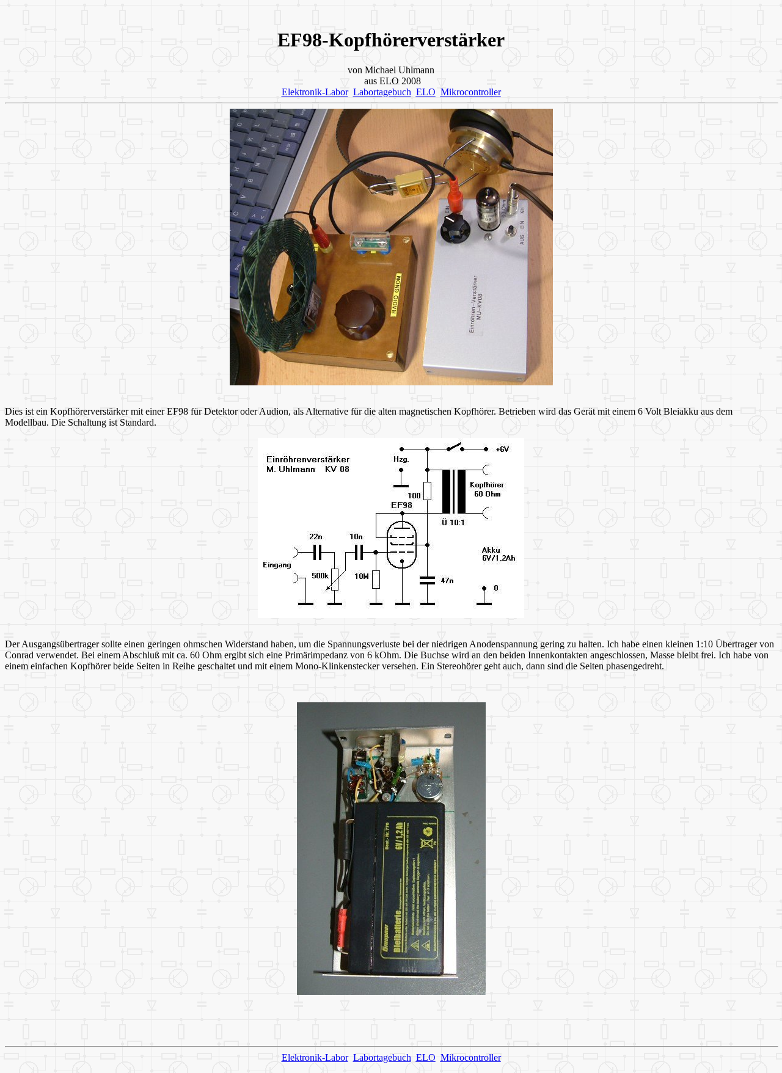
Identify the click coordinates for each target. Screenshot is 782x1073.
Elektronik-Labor (315, 92)
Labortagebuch (382, 92)
